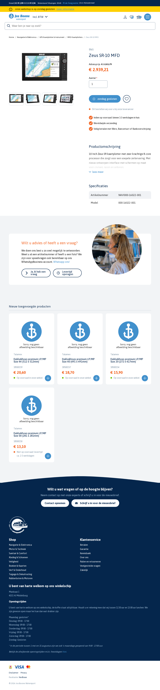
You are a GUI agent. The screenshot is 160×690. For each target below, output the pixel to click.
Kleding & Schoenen (18, 557)
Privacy (24, 673)
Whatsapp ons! (61, 261)
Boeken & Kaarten (17, 566)
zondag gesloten (107, 98)
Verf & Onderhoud (17, 570)
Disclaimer (13, 673)
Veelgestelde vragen (90, 566)
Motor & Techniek (17, 549)
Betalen (84, 545)
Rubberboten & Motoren (20, 578)
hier (64, 651)
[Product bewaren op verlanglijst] (126, 99)
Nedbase (23, 677)
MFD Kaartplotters (75, 37)
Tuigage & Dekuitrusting (20, 574)
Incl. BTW (38, 16)
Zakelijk (84, 570)
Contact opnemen (55, 503)
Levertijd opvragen (67, 273)
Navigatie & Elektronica (26, 37)
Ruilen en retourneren (90, 561)
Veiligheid (13, 561)
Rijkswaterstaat (89, 3)
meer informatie (65, 9)
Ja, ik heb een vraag (38, 273)
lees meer (98, 171)
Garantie (84, 549)
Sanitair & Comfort (18, 553)
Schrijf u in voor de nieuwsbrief (97, 503)
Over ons (84, 557)
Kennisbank (85, 553)
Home (11, 37)
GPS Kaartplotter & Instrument (52, 37)
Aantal (92, 78)
